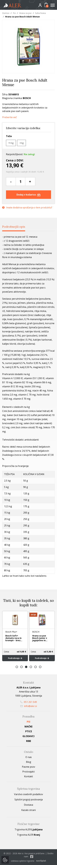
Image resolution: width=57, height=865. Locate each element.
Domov (5, 13)
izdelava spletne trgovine (22, 860)
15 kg (10, 143)
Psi (14, 13)
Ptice (28, 731)
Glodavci (28, 736)
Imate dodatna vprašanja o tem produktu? (29, 207)
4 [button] (31, 667)
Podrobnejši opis (13, 226)
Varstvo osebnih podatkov (28, 794)
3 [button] (26, 667)
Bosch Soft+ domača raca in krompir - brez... (13, 638)
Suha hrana (40, 13)
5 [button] (35, 667)
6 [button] (40, 667)
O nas (28, 757)
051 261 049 (30, 702)
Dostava (28, 804)
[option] (15, 636)
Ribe (28, 741)
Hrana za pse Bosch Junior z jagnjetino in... (39, 638)
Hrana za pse (25, 13)
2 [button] (21, 667)
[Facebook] (31, 856)
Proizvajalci (28, 771)
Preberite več (9, 117)
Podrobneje (14, 658)
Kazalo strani (28, 810)
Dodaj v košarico (26, 194)
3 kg (22, 143)
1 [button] (17, 667)
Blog (28, 762)
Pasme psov (28, 766)
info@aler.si (30, 706)
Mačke (28, 726)
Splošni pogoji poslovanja (28, 799)
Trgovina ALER (29, 829)
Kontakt (28, 776)
